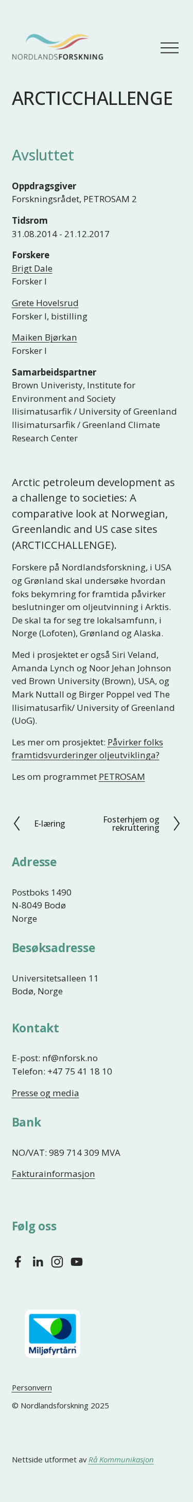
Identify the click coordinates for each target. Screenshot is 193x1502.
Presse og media (45, 1093)
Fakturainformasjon (53, 1173)
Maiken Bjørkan (44, 337)
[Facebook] (18, 1262)
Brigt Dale (32, 268)
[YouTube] (77, 1262)
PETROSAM (122, 776)
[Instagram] (57, 1262)
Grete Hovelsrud (45, 303)
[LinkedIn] (37, 1262)
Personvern (32, 1387)
